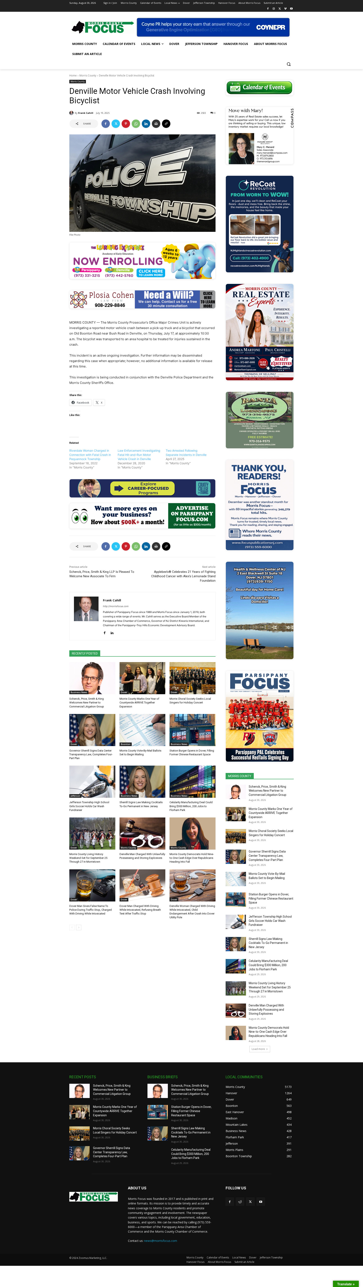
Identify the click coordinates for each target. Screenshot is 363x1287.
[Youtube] (291, 9)
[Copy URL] (166, 123)
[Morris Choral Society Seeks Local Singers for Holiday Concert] (193, 678)
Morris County (87, 75)
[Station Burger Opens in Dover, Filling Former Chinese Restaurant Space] (193, 730)
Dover (124, 692)
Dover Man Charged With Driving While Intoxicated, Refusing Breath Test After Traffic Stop (140, 909)
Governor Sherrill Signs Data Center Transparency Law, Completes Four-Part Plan (91, 754)
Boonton (125, 744)
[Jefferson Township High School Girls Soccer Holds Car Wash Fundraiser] (92, 782)
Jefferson (75, 795)
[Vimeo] (285, 9)
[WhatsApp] (136, 123)
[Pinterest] (126, 123)
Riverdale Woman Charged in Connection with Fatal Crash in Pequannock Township (90, 455)
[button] (289, 64)
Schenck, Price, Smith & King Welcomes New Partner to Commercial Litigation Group (86, 702)
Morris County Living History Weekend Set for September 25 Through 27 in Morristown (88, 858)
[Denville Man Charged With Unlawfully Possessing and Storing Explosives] (143, 833)
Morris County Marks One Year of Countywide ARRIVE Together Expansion (139, 702)
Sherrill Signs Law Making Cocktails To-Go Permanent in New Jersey (268, 943)
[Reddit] (240, 1202)
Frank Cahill (85, 112)
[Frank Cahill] (72, 113)
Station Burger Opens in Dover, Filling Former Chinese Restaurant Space (271, 898)
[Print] (156, 123)
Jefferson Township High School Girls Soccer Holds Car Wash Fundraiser (89, 806)
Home (73, 75)
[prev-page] (72, 927)
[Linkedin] (146, 123)
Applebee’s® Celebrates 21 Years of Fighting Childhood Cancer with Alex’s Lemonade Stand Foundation (183, 576)
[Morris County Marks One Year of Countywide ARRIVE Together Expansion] (143, 678)
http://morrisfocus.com (116, 606)
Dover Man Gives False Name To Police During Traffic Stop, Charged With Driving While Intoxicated (90, 909)
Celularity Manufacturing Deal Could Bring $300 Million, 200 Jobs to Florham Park (191, 806)
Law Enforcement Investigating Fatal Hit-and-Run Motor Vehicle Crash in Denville (139, 455)
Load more (258, 1049)
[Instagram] (273, 9)
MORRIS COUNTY (239, 776)
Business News (79, 692)
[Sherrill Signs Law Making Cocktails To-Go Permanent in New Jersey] (143, 782)
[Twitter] (279, 9)
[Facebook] (268, 9)
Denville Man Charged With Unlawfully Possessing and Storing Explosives (266, 1009)
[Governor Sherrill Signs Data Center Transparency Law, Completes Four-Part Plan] (92, 730)
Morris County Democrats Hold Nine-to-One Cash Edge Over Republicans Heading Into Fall (192, 858)
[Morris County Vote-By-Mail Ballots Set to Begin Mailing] (143, 730)
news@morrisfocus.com (160, 1241)
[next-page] (78, 927)
